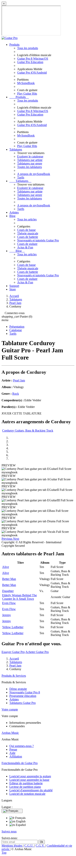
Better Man (9, 579)
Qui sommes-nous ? (21, 746)
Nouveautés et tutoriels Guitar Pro (38, 240)
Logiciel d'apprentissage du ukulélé (31, 790)
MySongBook (26, 83)
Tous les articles (27, 219)
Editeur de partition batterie (26, 783)
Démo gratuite (18, 689)
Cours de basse (26, 230)
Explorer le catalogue (30, 156)
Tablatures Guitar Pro (22, 702)
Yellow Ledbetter (12, 627)
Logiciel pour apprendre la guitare (30, 776)
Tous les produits (27, 48)
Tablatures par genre (29, 163)
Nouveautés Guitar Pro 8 (24, 692)
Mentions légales (12, 845)
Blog (12, 216)
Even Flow (9, 603)
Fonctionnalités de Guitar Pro (20, 763)
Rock (15, 393)
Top (4, 852)
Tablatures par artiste (29, 160)
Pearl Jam (19, 380)
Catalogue (15, 330)
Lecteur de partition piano (25, 786)
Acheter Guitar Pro (37, 652)
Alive (5, 567)
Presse (13, 749)
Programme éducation (22, 696)
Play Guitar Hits (27, 93)
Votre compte (10, 709)
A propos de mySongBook (33, 174)
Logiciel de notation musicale (27, 793)
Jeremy (6, 615)
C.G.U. (29, 845)
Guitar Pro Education (30, 62)
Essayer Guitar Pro (13, 652)
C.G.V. (40, 845)
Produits (14, 44)
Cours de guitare (27, 244)
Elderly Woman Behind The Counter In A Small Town (19, 597)
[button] (7, 538)
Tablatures (15, 149)
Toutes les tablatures (29, 167)
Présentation (16, 326)
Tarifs (20, 177)
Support (14, 285)
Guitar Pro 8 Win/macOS (32, 58)
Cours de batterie (27, 237)
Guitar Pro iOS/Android (32, 72)
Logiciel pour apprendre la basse (29, 779)
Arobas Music (10, 732)
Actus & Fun (25, 247)
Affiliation (15, 756)
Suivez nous (9, 831)
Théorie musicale (27, 233)
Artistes (14, 212)
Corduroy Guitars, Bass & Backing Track (27, 430)
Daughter (8, 591)
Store (12, 289)
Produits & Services (14, 675)
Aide (12, 753)
